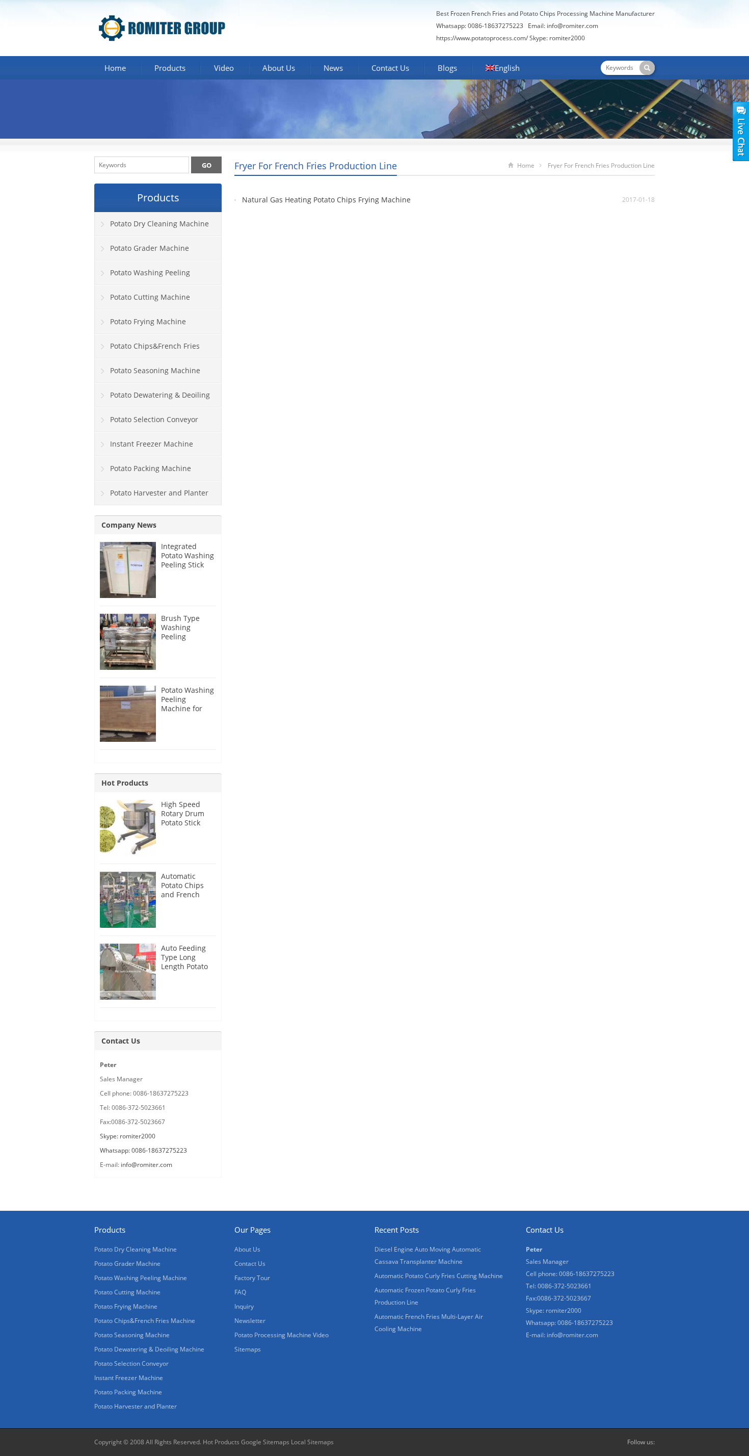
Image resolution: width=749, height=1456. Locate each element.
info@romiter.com (572, 25)
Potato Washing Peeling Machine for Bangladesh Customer (187, 708)
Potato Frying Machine (148, 321)
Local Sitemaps (312, 1442)
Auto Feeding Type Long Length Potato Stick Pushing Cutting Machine (184, 971)
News (333, 68)
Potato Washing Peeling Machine (142, 276)
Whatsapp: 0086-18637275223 (143, 1150)
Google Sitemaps (265, 1442)
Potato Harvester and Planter (159, 493)
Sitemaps (247, 1349)
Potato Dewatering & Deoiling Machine (152, 398)
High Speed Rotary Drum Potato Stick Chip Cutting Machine (182, 822)
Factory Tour (252, 1277)
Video (224, 68)
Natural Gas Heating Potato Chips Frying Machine (326, 199)
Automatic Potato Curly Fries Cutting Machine (438, 1275)
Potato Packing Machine (150, 468)
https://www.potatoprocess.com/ (482, 38)
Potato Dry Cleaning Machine (159, 223)
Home (115, 68)
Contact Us (390, 68)
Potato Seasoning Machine (155, 370)
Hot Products (124, 783)
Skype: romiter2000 (557, 38)
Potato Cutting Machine (150, 297)
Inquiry (244, 1306)
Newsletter (249, 1320)
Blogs (447, 68)
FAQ (240, 1292)
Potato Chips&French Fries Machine (147, 349)
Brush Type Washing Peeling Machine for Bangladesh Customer (181, 641)
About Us (278, 68)
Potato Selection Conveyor (154, 419)
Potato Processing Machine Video (281, 1335)
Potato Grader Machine (149, 248)
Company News (128, 525)
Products (169, 68)
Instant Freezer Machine (151, 444)
